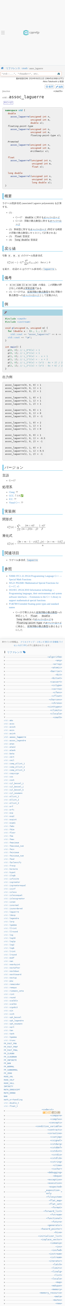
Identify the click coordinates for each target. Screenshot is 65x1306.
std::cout (16, 334)
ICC (11, 499)
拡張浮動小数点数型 (37, 292)
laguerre (49, 269)
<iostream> (23, 322)
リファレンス (14, 652)
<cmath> (21, 318)
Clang (11, 492)
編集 (60, 86)
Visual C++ (14, 502)
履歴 (50, 86)
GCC (11, 495)
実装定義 (30, 288)
